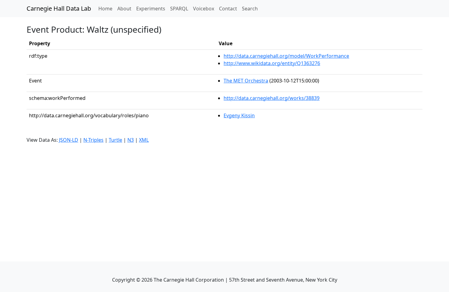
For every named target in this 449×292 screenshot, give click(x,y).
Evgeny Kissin (239, 115)
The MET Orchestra (246, 80)
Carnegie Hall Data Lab (59, 8)
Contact (228, 8)
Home (106, 8)
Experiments (150, 8)
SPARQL (179, 8)
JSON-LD (68, 140)
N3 (130, 140)
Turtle (115, 140)
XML (144, 140)
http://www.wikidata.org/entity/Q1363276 (272, 63)
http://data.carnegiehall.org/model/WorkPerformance (286, 56)
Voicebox (203, 8)
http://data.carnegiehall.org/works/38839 (271, 98)
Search (250, 8)
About (124, 8)
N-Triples (93, 140)
